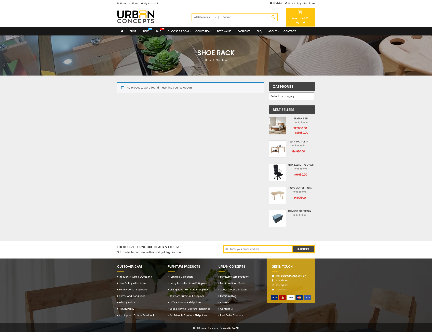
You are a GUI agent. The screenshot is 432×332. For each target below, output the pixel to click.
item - (300, 18)
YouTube (281, 289)
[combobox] (292, 96)
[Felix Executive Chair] (277, 172)
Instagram (282, 285)
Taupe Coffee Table (300, 188)
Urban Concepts (209, 328)
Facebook (282, 280)
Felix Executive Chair (301, 164)
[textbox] (292, 96)
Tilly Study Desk (298, 141)
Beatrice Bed (301, 118)
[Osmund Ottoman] (277, 218)
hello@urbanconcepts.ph (291, 276)
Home (208, 60)
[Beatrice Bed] (277, 125)
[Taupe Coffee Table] (277, 195)
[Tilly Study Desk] (277, 149)
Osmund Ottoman (299, 211)
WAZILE (235, 328)
